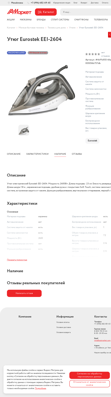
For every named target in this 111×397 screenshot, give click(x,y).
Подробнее (40, 388)
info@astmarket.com (102, 340)
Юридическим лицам (61, 3)
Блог (75, 3)
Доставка (94, 3)
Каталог (11, 27)
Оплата (105, 3)
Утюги (72, 27)
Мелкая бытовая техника (31, 27)
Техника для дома (57, 27)
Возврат (84, 3)
